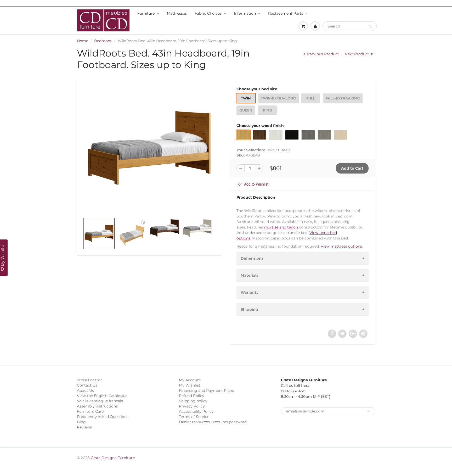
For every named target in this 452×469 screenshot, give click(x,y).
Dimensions (252, 258)
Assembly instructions (97, 406)
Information (245, 13)
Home (82, 40)
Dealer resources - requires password (213, 422)
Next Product (357, 54)
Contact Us (87, 385)
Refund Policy (191, 395)
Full (310, 98)
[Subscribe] (368, 411)
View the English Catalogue (102, 395)
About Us (85, 390)
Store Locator (89, 380)
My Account (190, 380)
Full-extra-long (343, 98)
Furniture (146, 13)
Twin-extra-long (278, 98)
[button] (253, 184)
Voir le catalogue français (100, 401)
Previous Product (322, 54)
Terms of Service (194, 416)
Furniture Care (90, 411)
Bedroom (103, 40)
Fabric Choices (208, 13)
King (267, 110)
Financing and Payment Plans (206, 390)
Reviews (84, 427)
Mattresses (177, 13)
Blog (81, 422)
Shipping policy (193, 401)
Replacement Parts (285, 13)
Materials (249, 275)
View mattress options (341, 246)
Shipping (249, 309)
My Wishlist (189, 385)
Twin (246, 98)
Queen (245, 110)
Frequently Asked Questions (102, 416)
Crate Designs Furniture (113, 457)
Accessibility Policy (196, 411)
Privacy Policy (192, 406)
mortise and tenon (281, 227)
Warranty (249, 292)
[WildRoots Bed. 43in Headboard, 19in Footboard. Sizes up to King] (149, 148)
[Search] (370, 26)
